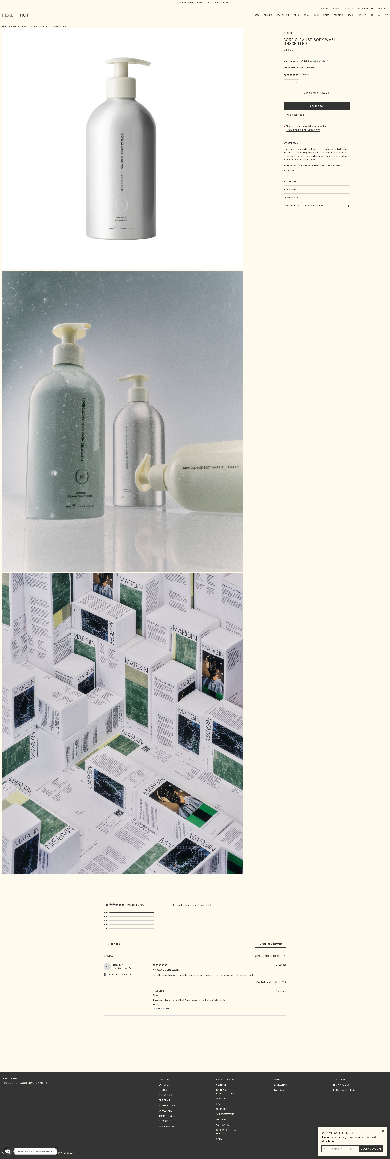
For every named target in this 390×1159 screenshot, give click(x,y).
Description (291, 143)
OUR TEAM (164, 1100)
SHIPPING (221, 1109)
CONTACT (221, 1084)
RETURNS (221, 1119)
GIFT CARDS (222, 1124)
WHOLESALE (165, 1110)
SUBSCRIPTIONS (225, 1114)
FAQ (218, 1103)
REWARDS (221, 1098)
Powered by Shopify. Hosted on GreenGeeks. (50, 1153)
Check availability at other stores (303, 129)
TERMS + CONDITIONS (343, 1089)
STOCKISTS (165, 1121)
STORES (163, 1089)
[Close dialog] (383, 1131)
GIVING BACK (166, 1095)
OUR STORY (165, 1084)
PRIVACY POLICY (340, 1084)
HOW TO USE (290, 189)
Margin (288, 33)
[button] (268, 15)
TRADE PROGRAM (168, 1116)
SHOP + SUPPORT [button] (225, 1079)
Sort (258, 955)
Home (5, 26)
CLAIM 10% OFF (371, 1148)
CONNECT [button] (279, 1079)
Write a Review (274, 945)
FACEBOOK (279, 1089)
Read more (289, 170)
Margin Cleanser (20, 26)
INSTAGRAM (280, 1084)
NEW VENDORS (166, 1126)
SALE (219, 1138)
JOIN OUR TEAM (167, 1105)
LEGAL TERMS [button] (339, 1079)
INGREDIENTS (291, 197)
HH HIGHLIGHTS (292, 181)
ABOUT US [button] (164, 1079)
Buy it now (316, 106)
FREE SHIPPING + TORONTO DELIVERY (303, 205)
